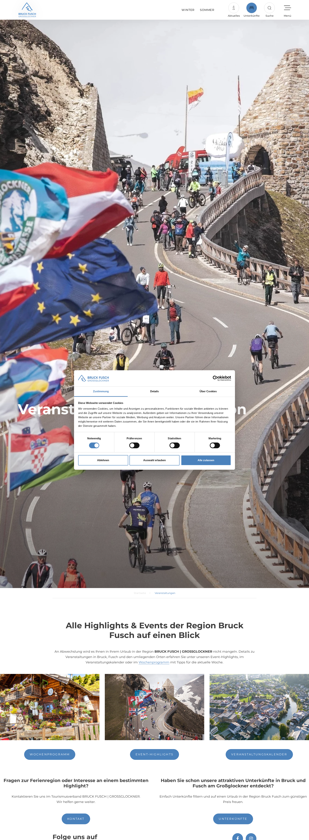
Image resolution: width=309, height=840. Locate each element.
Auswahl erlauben (154, 460)
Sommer (207, 10)
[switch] (134, 445)
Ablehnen (103, 460)
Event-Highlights (154, 754)
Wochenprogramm (154, 662)
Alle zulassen (206, 460)
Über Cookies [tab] (208, 391)
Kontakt (75, 818)
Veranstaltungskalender (259, 754)
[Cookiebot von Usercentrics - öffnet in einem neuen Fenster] (215, 378)
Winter (188, 10)
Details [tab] (154, 391)
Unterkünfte (233, 818)
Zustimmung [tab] (101, 391)
